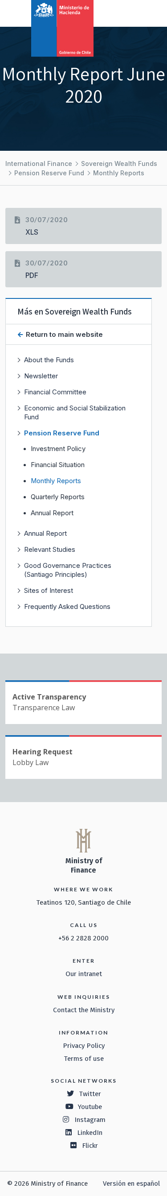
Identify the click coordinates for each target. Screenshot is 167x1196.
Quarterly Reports (58, 497)
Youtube (90, 1107)
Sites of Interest (48, 590)
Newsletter (41, 376)
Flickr (90, 1146)
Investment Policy (58, 449)
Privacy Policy (84, 1046)
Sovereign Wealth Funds (119, 163)
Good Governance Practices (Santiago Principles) (67, 570)
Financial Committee (55, 392)
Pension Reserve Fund (49, 173)
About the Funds (49, 360)
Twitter (90, 1094)
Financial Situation (58, 465)
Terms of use (84, 1059)
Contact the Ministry (83, 1010)
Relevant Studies (49, 549)
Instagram (90, 1120)
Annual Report (52, 513)
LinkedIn (89, 1133)
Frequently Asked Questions (67, 606)
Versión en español (131, 1183)
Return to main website (63, 334)
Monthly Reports (118, 173)
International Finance (38, 163)
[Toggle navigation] (123, 12)
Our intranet (83, 974)
